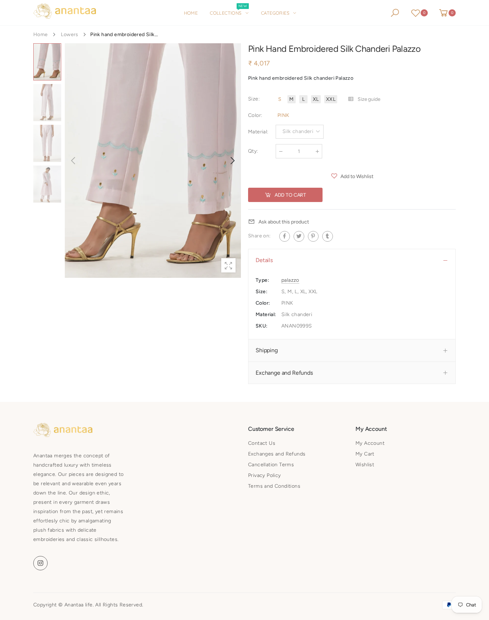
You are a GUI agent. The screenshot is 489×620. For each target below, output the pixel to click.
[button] (232, 160)
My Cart (364, 454)
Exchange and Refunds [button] (284, 372)
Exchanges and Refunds (276, 454)
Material (258, 132)
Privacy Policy (264, 475)
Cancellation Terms (271, 465)
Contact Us (261, 443)
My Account (369, 443)
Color (255, 115)
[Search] (394, 13)
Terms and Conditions (274, 486)
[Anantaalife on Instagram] (40, 563)
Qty (253, 151)
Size (254, 99)
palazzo (290, 280)
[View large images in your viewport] (228, 265)
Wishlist (364, 465)
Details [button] (264, 260)
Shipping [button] (267, 350)
